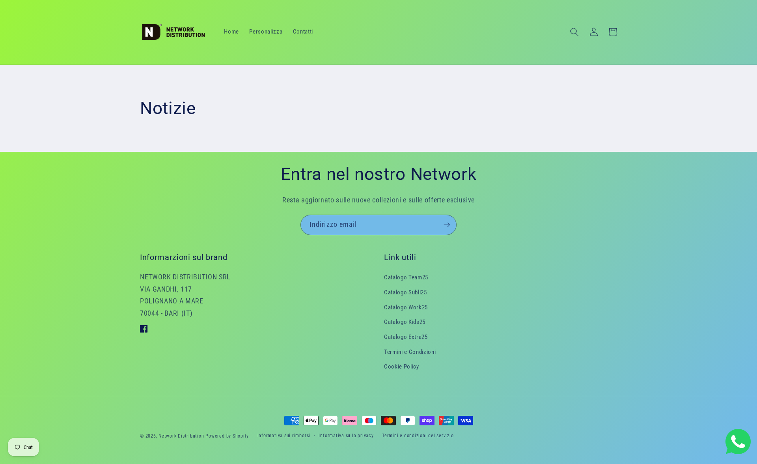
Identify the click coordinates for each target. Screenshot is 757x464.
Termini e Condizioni (410, 351)
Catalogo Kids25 (404, 322)
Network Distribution (181, 436)
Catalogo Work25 (406, 307)
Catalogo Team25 (406, 277)
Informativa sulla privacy (346, 435)
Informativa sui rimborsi (283, 435)
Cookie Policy (401, 366)
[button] (574, 31)
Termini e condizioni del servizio (417, 435)
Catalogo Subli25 (405, 292)
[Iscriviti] (446, 225)
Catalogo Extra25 (406, 337)
